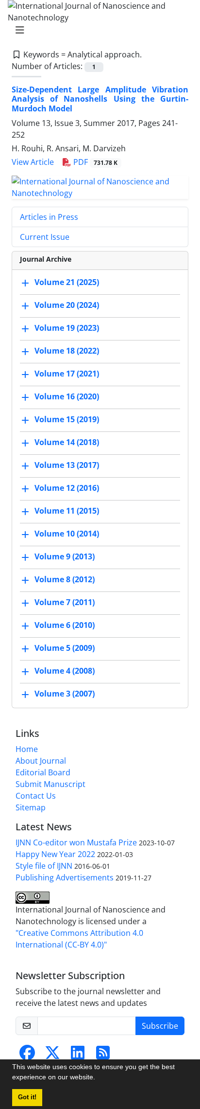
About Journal (41, 760)
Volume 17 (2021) (66, 373)
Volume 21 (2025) (66, 282)
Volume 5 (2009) (64, 648)
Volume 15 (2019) (66, 419)
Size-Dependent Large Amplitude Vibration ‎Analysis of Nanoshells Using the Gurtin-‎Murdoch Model (100, 98)
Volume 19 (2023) (66, 327)
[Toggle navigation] (97, 30)
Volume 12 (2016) (66, 488)
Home (27, 749)
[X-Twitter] (52, 1055)
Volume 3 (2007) (64, 693)
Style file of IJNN (44, 865)
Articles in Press (49, 217)
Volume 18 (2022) (66, 350)
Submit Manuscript (50, 784)
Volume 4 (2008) (64, 670)
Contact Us (36, 795)
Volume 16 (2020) (66, 396)
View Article (33, 162)
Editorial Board (43, 772)
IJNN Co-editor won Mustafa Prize (76, 842)
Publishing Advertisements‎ (65, 877)
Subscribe (160, 1025)
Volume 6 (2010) (64, 625)
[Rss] (103, 1055)
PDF (94, 162)
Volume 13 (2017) (66, 465)
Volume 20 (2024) (66, 305)
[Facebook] (27, 1055)
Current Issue (44, 237)
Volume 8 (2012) (64, 579)
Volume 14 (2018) (66, 442)
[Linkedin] (77, 1055)
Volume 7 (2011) (64, 602)
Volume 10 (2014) (66, 533)
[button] (98, 1078)
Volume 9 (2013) (64, 556)
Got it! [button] (27, 1097)
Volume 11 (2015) (66, 510)
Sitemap (31, 807)
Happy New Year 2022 (55, 854)
